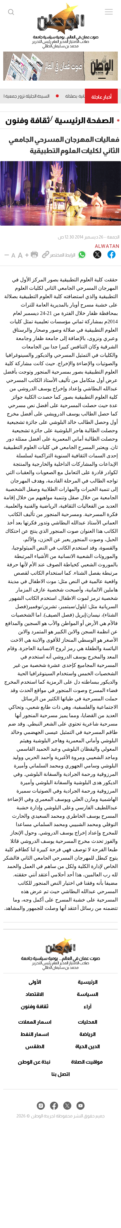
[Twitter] (97, 254)
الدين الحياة (87, 1046)
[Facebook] (111, 254)
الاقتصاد (34, 994)
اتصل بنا (60, 1074)
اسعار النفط (34, 1034)
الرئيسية (88, 982)
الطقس (35, 1046)
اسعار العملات (35, 1022)
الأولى (34, 982)
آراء (88, 1006)
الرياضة (87, 1034)
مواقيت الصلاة (87, 1062)
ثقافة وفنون (27, 120)
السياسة (87, 994)
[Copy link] (46, 254)
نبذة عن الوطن (34, 1062)
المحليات (87, 1022)
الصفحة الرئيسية (84, 120)
